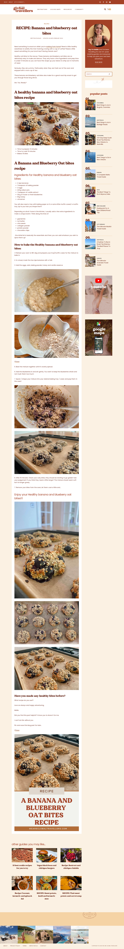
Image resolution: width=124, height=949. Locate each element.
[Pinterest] (106, 2)
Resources (68, 9)
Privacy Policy (15, 946)
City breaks (101, 224)
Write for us (33, 946)
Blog (5, 2)
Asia (98, 190)
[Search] (109, 74)
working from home (53, 47)
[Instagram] (100, 2)
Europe (99, 172)
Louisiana (100, 135)
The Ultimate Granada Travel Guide (102, 263)
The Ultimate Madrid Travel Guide (104, 227)
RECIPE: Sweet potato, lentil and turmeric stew (46, 896)
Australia (100, 120)
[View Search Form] (105, 9)
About (11, 2)
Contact (43, 946)
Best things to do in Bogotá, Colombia (104, 106)
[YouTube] (109, 2)
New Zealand (101, 206)
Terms (25, 946)
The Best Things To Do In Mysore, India (103, 193)
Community (79, 9)
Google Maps (55, 9)
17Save (16, 362)
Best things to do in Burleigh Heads (104, 123)
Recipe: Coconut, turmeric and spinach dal (22, 896)
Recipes (46, 23)
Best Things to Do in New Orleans (104, 158)
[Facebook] (103, 2)
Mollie (39, 38)
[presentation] (22, 855)
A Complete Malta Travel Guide (103, 176)
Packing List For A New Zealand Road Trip (103, 210)
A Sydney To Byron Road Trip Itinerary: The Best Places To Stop (103, 245)
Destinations (42, 9)
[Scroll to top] (116, 944)
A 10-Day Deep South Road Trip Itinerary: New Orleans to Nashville (104, 141)
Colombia (100, 103)
